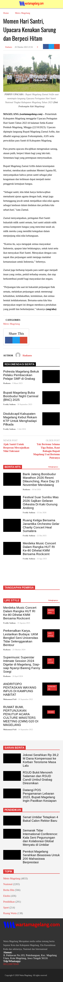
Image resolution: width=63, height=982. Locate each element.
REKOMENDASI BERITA (20, 364)
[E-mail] (57, 46)
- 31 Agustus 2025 (23, 623)
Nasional (7, 884)
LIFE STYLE (12, 600)
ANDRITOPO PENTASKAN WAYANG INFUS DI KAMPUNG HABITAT (19, 689)
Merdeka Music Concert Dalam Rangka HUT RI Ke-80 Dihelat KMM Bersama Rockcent (39, 549)
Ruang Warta (10, 913)
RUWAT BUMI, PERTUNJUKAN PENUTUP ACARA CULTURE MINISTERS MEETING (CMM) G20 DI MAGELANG (20, 716)
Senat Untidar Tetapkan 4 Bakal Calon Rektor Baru (40, 818)
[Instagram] (10, 934)
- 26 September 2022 (25, 699)
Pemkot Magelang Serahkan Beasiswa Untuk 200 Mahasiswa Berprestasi (41, 857)
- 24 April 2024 (17, 676)
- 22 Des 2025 (41, 536)
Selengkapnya (53, 467)
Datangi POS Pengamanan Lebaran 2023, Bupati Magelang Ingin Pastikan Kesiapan (40, 795)
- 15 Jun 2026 (41, 512)
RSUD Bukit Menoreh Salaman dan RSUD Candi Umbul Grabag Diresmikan (38, 778)
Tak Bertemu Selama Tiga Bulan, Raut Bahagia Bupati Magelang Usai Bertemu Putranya (46, 451)
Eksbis (51, 712)
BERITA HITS (13, 467)
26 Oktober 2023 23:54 (24, 47)
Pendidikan (9, 901)
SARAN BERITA (14, 747)
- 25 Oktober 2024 (18, 650)
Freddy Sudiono (9, 404)
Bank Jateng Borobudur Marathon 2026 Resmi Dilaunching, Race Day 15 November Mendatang (41, 479)
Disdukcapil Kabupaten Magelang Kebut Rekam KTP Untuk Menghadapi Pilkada (20, 419)
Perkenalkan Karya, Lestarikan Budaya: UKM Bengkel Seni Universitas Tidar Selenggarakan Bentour (20, 638)
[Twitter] (51, 46)
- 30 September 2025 (24, 404)
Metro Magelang (11, 324)
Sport (6, 907)
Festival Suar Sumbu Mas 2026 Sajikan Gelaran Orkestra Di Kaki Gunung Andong (41, 502)
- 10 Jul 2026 (36, 489)
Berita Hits (8, 890)
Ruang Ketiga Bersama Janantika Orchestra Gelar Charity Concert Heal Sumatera (41, 526)
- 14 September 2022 (25, 729)
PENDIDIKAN (13, 810)
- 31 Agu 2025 (41, 559)
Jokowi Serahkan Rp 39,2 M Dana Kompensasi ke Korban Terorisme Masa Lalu (41, 760)
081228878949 (11, 964)
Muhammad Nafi (9, 699)
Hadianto (8, 47)
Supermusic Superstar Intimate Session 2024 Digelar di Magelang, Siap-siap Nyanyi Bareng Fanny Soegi (21, 664)
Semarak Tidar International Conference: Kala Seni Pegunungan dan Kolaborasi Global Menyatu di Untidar (40, 837)
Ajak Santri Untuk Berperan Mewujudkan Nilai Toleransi (16, 447)
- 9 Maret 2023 (17, 383)
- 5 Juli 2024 (21, 429)
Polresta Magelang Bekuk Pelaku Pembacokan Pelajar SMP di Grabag (21, 375)
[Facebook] (46, 46)
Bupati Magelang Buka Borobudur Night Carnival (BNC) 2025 (20, 396)
